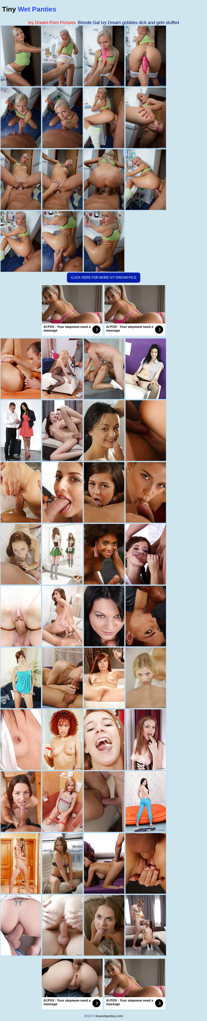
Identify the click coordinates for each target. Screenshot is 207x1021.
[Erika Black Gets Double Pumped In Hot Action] (21, 925)
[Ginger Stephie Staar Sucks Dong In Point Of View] (104, 678)
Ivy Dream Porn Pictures (52, 22)
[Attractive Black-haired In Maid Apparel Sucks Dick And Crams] (62, 678)
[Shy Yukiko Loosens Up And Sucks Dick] (21, 740)
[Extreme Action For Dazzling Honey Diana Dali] (104, 925)
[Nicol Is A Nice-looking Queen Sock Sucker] (21, 678)
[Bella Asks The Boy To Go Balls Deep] (21, 801)
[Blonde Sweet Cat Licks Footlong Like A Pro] (146, 492)
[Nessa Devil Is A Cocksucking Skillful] (21, 863)
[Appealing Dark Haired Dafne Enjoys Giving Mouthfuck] (104, 431)
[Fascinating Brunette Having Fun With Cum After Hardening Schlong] (62, 616)
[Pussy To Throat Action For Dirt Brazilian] (104, 554)
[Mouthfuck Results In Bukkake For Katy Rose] (62, 492)
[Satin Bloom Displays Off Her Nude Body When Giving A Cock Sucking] (21, 369)
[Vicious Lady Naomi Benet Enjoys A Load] (146, 431)
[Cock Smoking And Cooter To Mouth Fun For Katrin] (146, 863)
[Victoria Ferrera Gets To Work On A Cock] (146, 554)
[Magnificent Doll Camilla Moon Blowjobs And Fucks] (21, 492)
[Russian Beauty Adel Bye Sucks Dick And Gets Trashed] (62, 554)
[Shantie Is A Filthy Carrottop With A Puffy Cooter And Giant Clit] (62, 740)
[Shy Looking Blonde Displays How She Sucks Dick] (146, 678)
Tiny (29, 9)
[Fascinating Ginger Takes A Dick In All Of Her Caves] (21, 554)
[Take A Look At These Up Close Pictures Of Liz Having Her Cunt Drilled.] (104, 740)
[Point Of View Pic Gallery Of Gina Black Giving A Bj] (146, 801)
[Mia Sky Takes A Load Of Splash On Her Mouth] (146, 369)
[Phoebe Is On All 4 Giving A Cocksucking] (146, 740)
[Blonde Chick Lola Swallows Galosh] (62, 369)
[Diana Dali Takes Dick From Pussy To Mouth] (62, 863)
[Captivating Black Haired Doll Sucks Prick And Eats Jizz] (21, 431)
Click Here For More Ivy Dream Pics (103, 277)
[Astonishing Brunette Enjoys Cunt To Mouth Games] (104, 492)
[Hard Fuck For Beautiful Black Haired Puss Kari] (104, 369)
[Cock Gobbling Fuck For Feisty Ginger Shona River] (146, 616)
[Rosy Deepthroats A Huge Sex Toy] (104, 616)
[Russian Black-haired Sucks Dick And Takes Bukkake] (62, 431)
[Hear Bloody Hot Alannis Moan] (62, 801)
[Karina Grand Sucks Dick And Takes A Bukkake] (62, 925)
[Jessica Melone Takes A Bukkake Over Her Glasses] (146, 925)
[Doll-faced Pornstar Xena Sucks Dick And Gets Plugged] (104, 801)
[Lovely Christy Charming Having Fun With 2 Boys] (104, 863)
